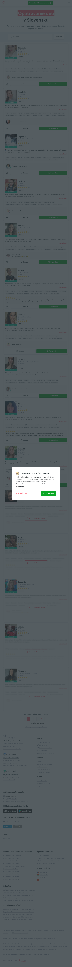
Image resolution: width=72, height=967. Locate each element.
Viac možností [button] (21, 493)
